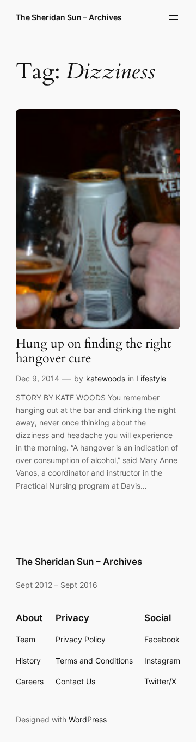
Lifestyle (151, 378)
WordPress (88, 719)
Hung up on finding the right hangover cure (93, 351)
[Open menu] (173, 17)
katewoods (105, 378)
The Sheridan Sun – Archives (69, 17)
